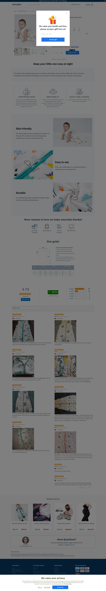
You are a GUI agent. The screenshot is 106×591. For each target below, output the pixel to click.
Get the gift (53, 40)
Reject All (40, 587)
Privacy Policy (68, 584)
